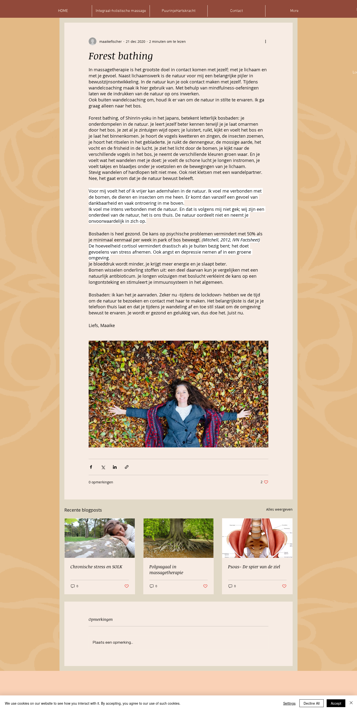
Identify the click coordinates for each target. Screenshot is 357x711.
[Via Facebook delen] (91, 467)
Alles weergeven (279, 509)
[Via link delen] (126, 467)
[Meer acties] (265, 41)
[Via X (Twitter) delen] (103, 467)
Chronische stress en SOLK (96, 566)
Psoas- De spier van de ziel (254, 566)
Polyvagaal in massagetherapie (166, 569)
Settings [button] (289, 703)
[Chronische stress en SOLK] (100, 538)
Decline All (312, 703)
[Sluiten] (351, 703)
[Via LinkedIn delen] (114, 467)
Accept (336, 703)
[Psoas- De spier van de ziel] (257, 538)
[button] (294, 11)
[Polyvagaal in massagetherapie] (179, 538)
